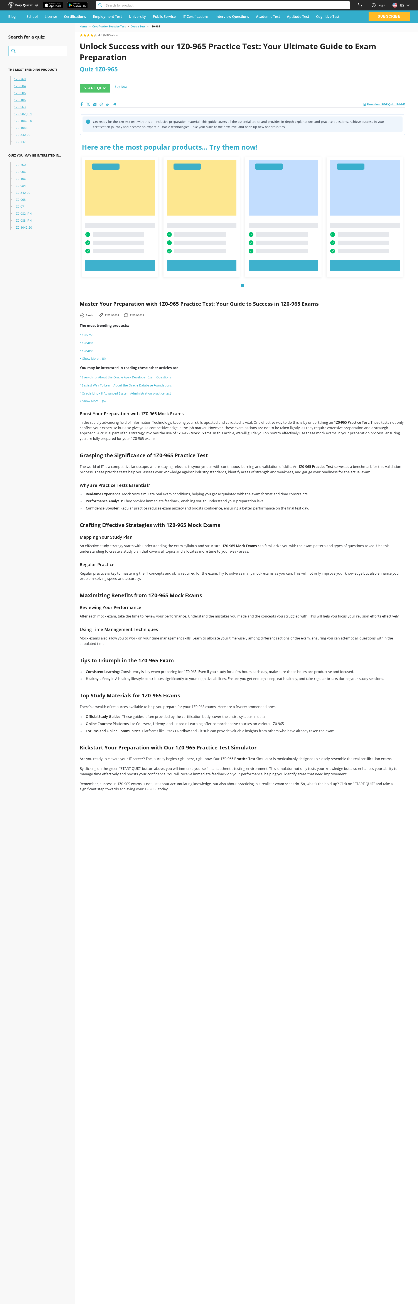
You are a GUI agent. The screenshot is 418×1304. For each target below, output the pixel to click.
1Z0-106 (20, 100)
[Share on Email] (95, 104)
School (32, 16)
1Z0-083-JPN (23, 221)
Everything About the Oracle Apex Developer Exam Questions (126, 377)
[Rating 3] (88, 35)
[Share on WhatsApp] (101, 104)
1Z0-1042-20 (23, 121)
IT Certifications (196, 16)
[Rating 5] (95, 35)
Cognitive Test (327, 16)
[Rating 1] (81, 35)
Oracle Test (138, 26)
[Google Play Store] (77, 5)
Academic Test (268, 16)
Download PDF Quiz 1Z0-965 (386, 104)
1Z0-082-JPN (23, 114)
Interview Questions (232, 16)
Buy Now (121, 86)
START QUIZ (95, 88)
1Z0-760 (20, 79)
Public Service (164, 16)
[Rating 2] (84, 35)
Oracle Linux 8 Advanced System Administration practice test (126, 393)
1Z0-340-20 (22, 135)
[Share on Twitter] (88, 104)
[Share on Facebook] (82, 104)
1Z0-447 (20, 142)
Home (83, 26)
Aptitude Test (298, 16)
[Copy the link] (108, 104)
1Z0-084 (20, 86)
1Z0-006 (20, 93)
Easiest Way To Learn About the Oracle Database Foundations (127, 385)
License (51, 16)
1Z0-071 (20, 207)
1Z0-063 (20, 107)
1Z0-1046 (20, 128)
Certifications (75, 16)
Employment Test (107, 16)
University (137, 16)
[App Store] (53, 5)
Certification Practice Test (109, 26)
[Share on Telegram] (114, 104)
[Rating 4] (91, 35)
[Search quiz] (37, 51)
